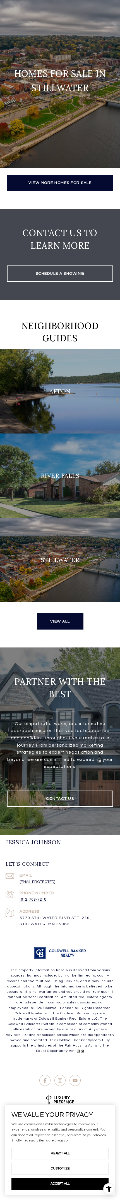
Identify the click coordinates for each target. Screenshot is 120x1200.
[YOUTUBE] (75, 1080)
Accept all (60, 1183)
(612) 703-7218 (33, 899)
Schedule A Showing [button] (60, 274)
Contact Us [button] (60, 799)
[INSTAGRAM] (60, 1080)
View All (60, 621)
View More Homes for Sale (60, 183)
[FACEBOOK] (45, 1080)
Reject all (60, 1153)
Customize (60, 1168)
